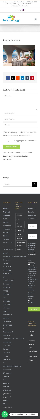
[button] (4, 414)
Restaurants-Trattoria (21, 243)
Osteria (19, 238)
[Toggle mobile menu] (36, 19)
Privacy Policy (32, 333)
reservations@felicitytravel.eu (20, 6)
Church (19, 215)
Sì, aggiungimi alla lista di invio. (25, 141)
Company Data (32, 358)
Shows (19, 249)
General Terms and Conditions (32, 346)
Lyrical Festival (19, 224)
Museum (19, 230)
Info (18, 219)
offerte (19, 234)
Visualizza (7, 407)
